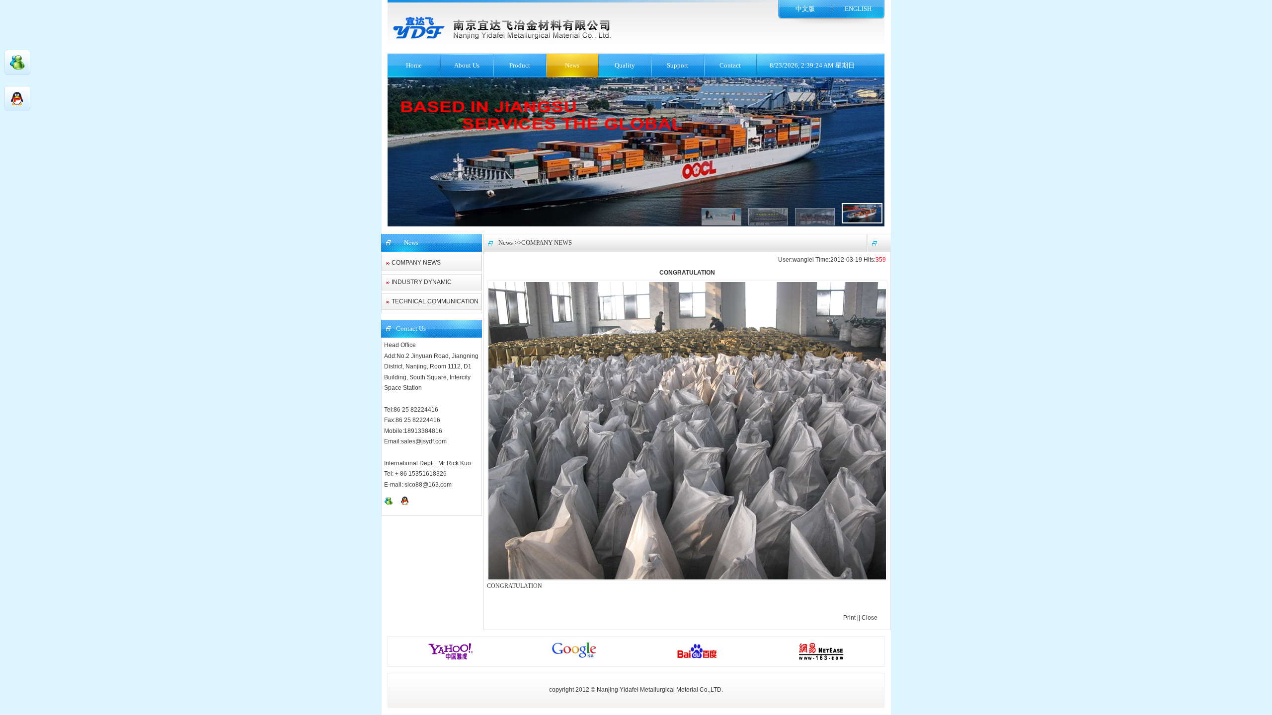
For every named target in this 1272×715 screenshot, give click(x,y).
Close (869, 617)
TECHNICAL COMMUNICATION (435, 301)
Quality (625, 65)
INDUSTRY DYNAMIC (422, 282)
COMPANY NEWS (416, 262)
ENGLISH (858, 8)
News (572, 65)
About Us (466, 65)
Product (519, 65)
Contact (730, 65)
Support (677, 65)
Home (414, 65)
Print (849, 617)
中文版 (805, 8)
